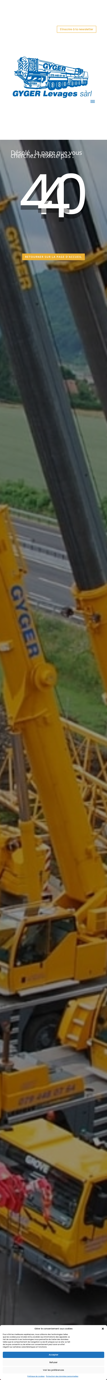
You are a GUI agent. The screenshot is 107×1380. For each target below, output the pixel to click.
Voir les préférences (53, 1370)
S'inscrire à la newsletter (76, 29)
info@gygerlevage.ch (53, 20)
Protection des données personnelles (62, 1376)
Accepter (53, 1354)
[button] (102, 1328)
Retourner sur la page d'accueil (53, 257)
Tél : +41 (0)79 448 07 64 (23, 12)
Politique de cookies (36, 1376)
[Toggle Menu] (92, 101)
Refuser (53, 1362)
